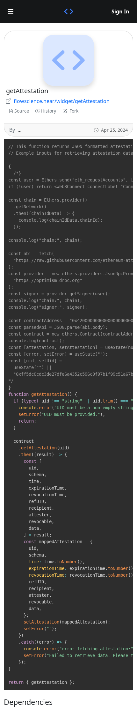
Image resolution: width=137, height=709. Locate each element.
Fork (73, 111)
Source (21, 111)
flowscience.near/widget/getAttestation (62, 101)
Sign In (120, 11)
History (48, 111)
